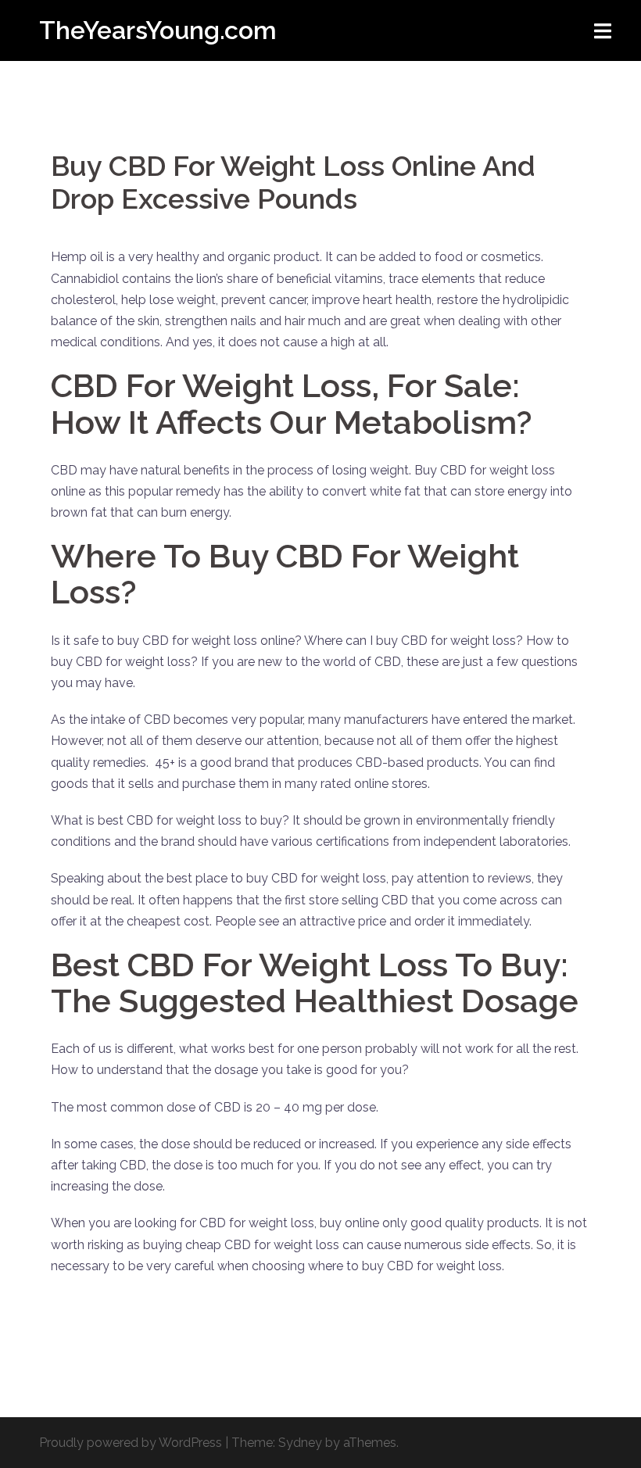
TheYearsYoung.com (158, 30)
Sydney (300, 1442)
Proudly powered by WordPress (130, 1442)
